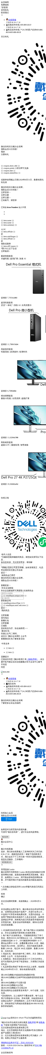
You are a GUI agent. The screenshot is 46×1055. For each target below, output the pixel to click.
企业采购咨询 (7, 1053)
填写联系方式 (7, 862)
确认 (3, 896)
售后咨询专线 (24, 31)
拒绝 (3, 894)
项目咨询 (12, 684)
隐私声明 (32, 1022)
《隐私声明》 (32, 659)
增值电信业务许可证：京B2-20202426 (17, 1043)
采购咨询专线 (18, 26)
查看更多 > (5, 585)
